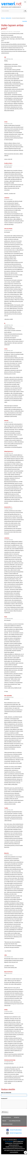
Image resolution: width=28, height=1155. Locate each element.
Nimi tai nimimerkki (6, 1092)
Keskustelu (8, 18)
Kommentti (4, 1098)
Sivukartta (16, 1117)
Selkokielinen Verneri (7, 1124)
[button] (25, 1152)
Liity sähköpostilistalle (14, 1120)
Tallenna (6, 1112)
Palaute (4, 1120)
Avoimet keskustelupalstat (18, 18)
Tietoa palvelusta (6, 1117)
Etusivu (3, 18)
